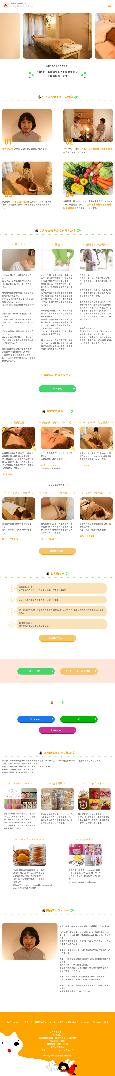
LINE (78, 719)
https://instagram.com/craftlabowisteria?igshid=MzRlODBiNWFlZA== (32, 886)
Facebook (35, 719)
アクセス (28, 1022)
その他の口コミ (56, 638)
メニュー (18, 1022)
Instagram (56, 730)
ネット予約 (56, 388)
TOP (9, 1022)
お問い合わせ (72, 1022)
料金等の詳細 (56, 551)
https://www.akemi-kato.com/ (82, 881)
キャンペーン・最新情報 (77, 671)
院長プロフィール (43, 1022)
